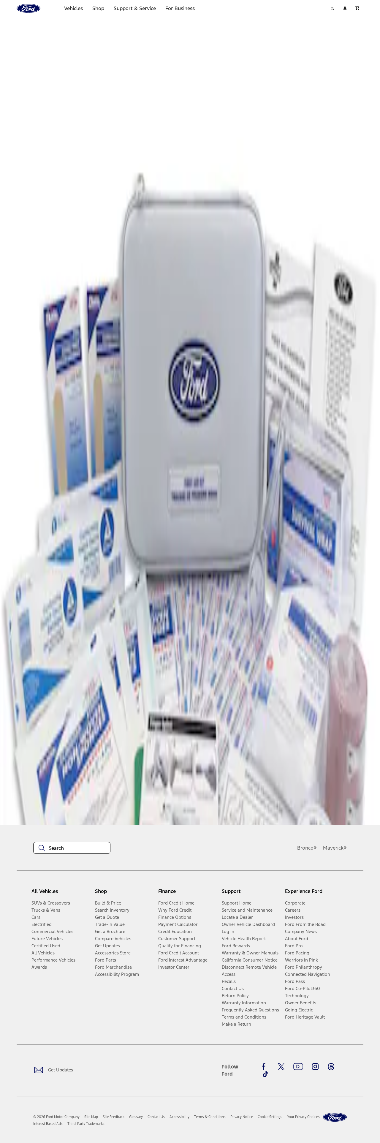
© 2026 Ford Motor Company (56, 1117)
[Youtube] (298, 1066)
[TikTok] (265, 1074)
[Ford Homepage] (335, 1117)
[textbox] (71, 848)
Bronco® (307, 848)
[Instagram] (315, 1066)
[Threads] (331, 1066)
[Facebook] (265, 1066)
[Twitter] (281, 1066)
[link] (91, 1117)
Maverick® (335, 848)
